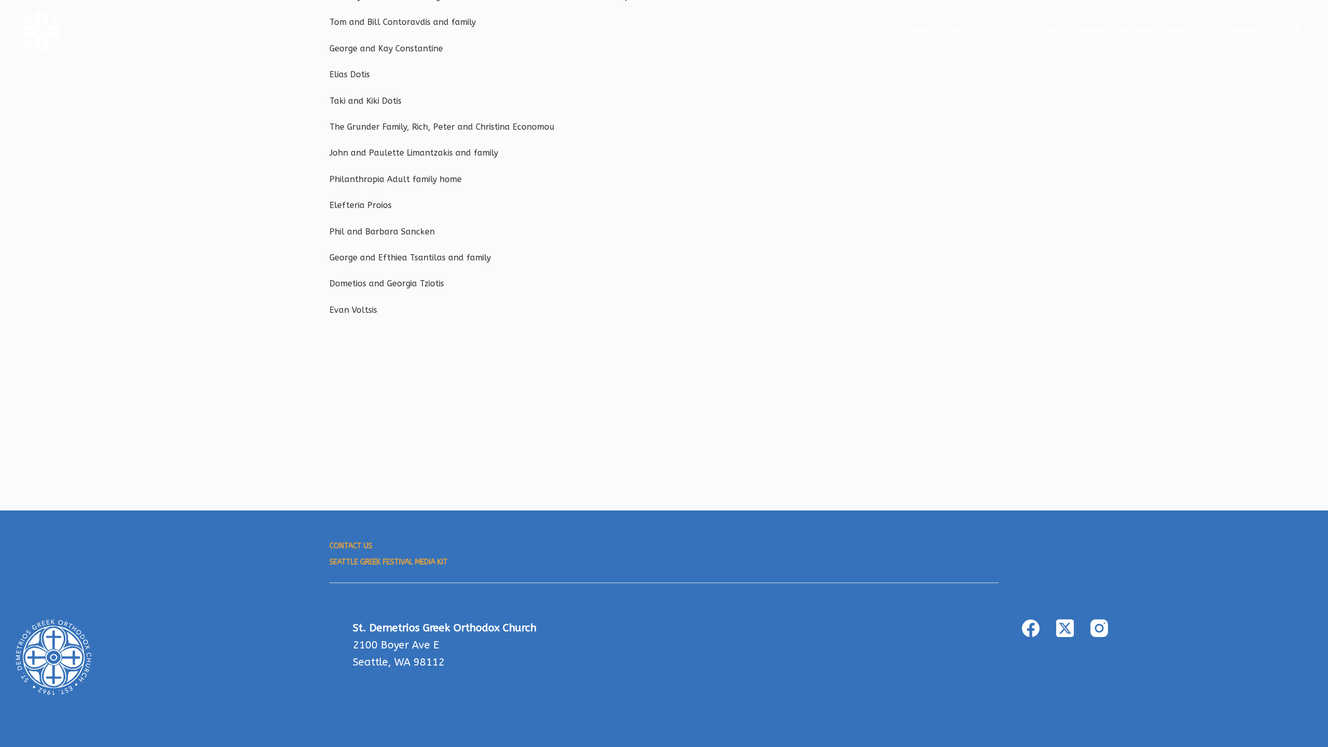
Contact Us (350, 546)
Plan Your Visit (972, 30)
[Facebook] (1031, 628)
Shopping (1134, 30)
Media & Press (1254, 30)
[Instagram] (1099, 628)
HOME (921, 30)
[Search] (1304, 31)
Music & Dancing (1074, 30)
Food (1022, 30)
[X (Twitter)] (1065, 628)
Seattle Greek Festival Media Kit (388, 562)
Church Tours (1190, 30)
